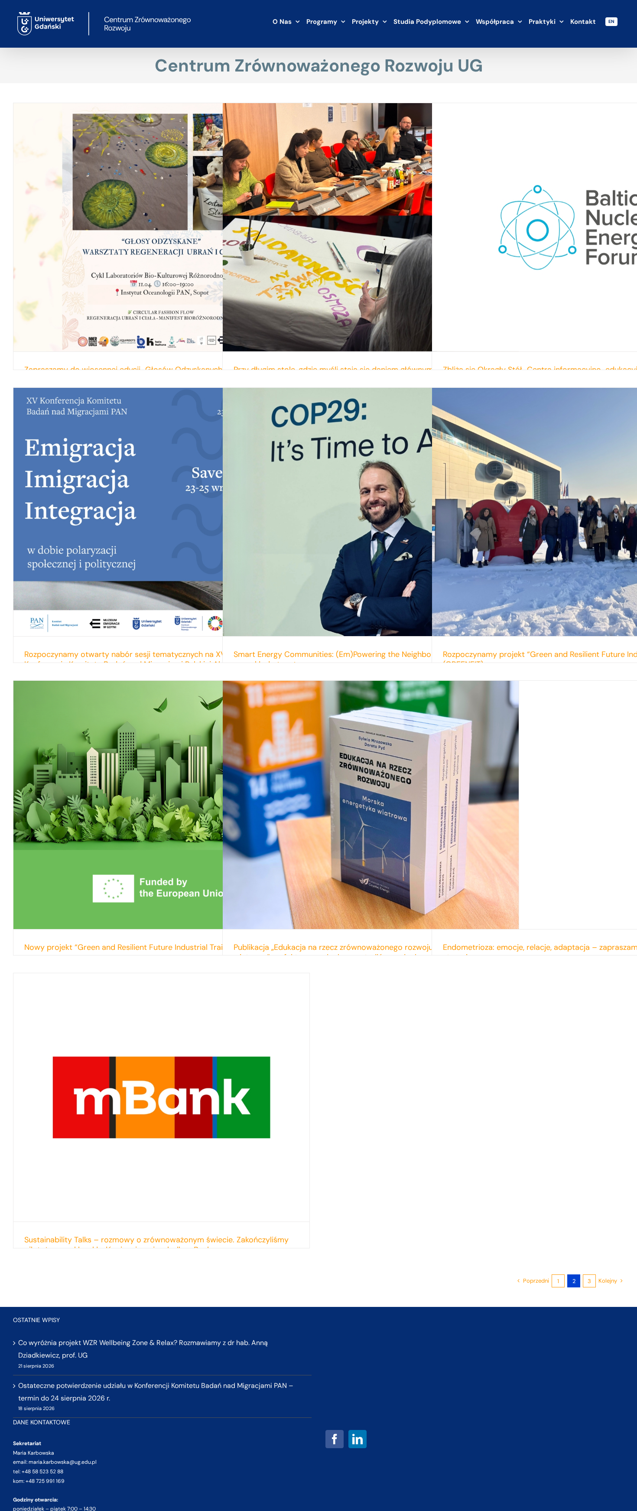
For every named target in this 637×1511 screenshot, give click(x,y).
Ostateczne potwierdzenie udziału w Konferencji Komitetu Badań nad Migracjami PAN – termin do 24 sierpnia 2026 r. (155, 1392)
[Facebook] (334, 1439)
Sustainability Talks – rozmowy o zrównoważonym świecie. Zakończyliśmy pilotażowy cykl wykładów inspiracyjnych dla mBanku (156, 1245)
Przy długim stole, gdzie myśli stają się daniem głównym (333, 369)
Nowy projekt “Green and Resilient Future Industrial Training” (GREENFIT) (153, 947)
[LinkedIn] (357, 1439)
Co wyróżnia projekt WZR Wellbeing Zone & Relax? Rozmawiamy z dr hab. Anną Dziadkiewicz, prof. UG (143, 1349)
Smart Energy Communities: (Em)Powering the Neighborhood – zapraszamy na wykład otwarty (369, 659)
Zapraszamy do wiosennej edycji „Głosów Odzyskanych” (124, 369)
